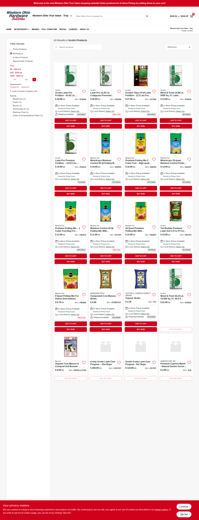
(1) (17, 105)
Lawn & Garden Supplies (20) (24, 91)
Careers (73, 29)
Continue (184, 506)
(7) (19, 99)
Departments (20, 29)
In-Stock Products (20, 57)
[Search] (147, 16)
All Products (18, 53)
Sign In (173, 16)
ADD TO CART (70, 120)
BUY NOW (71, 126)
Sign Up (184, 16)
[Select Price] (34, 79)
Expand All (25, 87)
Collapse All (14, 87)
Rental (62, 29)
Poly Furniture (49, 29)
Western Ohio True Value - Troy (50, 15)
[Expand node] (11, 91)
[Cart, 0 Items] (191, 16)
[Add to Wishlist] (84, 91)
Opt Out (184, 514)
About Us (84, 29)
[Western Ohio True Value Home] (18, 16)
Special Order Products (23, 61)
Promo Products (20, 49)
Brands (35, 29)
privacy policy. (161, 509)
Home (9, 29)
